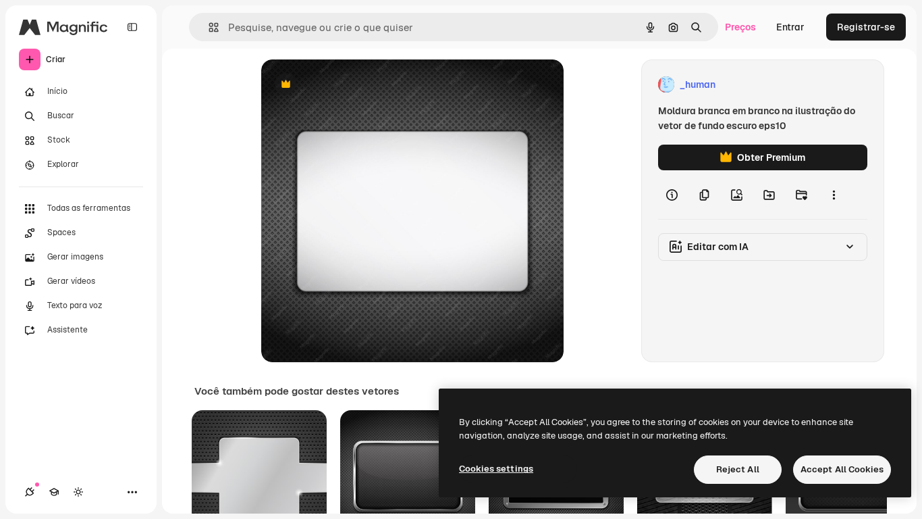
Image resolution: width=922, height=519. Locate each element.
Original (348, 84)
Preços (740, 27)
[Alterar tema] (78, 492)
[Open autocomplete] (208, 27)
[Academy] (54, 492)
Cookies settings (496, 468)
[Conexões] (29, 492)
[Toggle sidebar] (132, 27)
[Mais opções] (833, 194)
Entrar (790, 27)
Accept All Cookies (842, 469)
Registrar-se (866, 27)
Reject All (737, 469)
